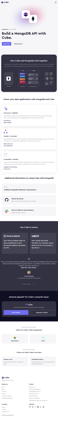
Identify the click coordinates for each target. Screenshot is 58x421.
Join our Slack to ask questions (22, 210)
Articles (4, 391)
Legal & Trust (5, 411)
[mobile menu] (55, 2)
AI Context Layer (33, 393)
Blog (3, 389)
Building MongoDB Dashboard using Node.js (20, 190)
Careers (4, 409)
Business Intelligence (35, 389)
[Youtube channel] (38, 407)
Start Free (6, 44)
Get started (16, 312)
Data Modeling (33, 396)
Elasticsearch (15, 341)
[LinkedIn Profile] (43, 407)
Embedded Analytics (37, 359)
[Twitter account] (35, 407)
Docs (3, 387)
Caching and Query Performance (38, 400)
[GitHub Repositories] (30, 407)
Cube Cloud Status (7, 415)
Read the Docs (18, 44)
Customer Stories (6, 396)
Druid (43, 341)
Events (4, 393)
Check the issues (17, 199)
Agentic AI (32, 387)
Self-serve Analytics (34, 398)
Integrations (5, 29)
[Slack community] (33, 407)
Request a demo (42, 312)
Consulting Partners (7, 398)
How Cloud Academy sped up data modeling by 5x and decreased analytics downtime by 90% (15, 244)
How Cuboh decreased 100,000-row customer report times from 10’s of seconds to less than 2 (42, 244)
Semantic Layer (8, 359)
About (3, 407)
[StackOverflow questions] (41, 407)
